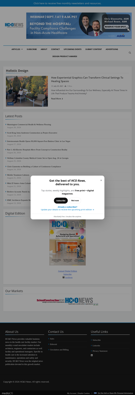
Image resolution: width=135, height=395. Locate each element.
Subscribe (60, 200)
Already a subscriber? (67, 208)
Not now (75, 200)
